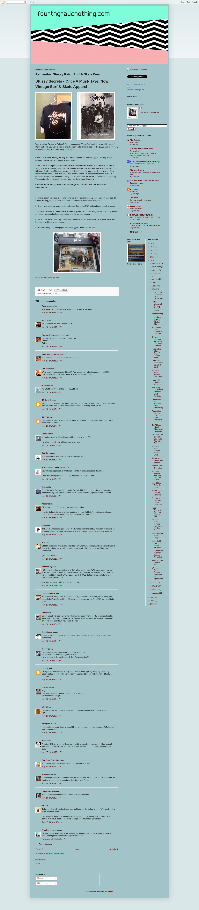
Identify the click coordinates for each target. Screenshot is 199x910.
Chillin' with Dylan (136, 208)
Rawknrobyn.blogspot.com (53, 335)
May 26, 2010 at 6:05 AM (51, 445)
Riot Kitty (46, 369)
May (154, 289)
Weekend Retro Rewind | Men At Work (156, 450)
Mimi (44, 487)
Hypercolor (134, 142)
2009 (152, 597)
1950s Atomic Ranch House (53, 468)
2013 (152, 250)
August (155, 279)
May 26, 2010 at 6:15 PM (51, 641)
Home (77, 849)
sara (44, 526)
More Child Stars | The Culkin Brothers (157, 544)
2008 (152, 601)
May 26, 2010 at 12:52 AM (52, 378)
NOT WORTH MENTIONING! (141, 215)
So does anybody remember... (141, 200)
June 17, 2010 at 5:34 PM (52, 822)
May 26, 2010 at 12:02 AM (52, 313)
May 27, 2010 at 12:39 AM (52, 752)
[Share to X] (60, 290)
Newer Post (40, 849)
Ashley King (47, 567)
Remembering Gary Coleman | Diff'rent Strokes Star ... (157, 319)
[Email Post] (50, 290)
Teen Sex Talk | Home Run (157, 562)
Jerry (44, 417)
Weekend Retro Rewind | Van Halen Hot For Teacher (157, 525)
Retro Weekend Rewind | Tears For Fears (157, 306)
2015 (152, 247)
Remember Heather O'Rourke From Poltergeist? (157, 416)
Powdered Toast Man (50, 760)
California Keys (48, 791)
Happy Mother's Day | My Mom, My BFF (156, 512)
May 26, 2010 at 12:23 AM (52, 346)
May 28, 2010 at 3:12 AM (51, 784)
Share (37, 863)
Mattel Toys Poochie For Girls (156, 493)
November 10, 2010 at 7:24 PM (54, 839)
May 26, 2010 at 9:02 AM (51, 496)
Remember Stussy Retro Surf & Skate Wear (157, 353)
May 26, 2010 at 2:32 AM (51, 409)
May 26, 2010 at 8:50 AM (51, 479)
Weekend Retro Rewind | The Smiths (157, 373)
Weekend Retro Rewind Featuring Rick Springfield (157, 573)
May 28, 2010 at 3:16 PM (51, 798)
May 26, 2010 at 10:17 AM (52, 559)
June (154, 286)
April (154, 583)
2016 (152, 243)
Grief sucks (134, 191)
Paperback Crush (136, 183)
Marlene (45, 386)
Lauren (45, 668)
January (155, 593)
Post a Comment (45, 844)
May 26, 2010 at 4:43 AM (51, 426)
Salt (43, 543)
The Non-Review (137, 170)
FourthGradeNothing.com (136, 84)
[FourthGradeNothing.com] (128, 87)
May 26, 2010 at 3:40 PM (51, 624)
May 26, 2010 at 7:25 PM (51, 680)
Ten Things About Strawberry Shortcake (157, 428)
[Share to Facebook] (63, 290)
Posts (41, 879)
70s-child (134, 198)
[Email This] (55, 290)
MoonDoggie (47, 632)
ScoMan (45, 434)
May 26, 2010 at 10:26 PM (52, 733)
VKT (43, 707)
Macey (44, 649)
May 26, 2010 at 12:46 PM (52, 605)
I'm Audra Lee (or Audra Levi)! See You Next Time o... (157, 439)
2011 (152, 257)
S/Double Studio (42, 171)
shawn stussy (47, 293)
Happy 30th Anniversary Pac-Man (157, 382)
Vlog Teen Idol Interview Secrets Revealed (157, 554)
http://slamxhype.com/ (51, 277)
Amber (45, 504)
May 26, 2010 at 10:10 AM (52, 535)
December (156, 263)
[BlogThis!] (58, 290)
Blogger (110, 891)
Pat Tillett (46, 688)
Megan (44, 741)
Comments (43, 883)
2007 (152, 604)
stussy (55, 293)
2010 (152, 260)
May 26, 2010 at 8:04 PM (51, 699)
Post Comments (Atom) (55, 853)
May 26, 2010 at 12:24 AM (52, 361)
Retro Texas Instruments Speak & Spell (157, 364)
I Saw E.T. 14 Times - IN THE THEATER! (157, 295)
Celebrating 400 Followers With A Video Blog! (157, 403)
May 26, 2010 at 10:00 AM (52, 518)
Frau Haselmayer (49, 830)
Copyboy (45, 453)
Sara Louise (47, 775)
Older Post (113, 849)
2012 (152, 254)
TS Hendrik (46, 400)
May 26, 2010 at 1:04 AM (51, 392)
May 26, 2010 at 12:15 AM (52, 327)
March (155, 586)
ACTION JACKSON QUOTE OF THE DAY (145, 217)
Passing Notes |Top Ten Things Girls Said (157, 501)
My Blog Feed (135, 232)
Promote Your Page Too (135, 90)
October (155, 270)
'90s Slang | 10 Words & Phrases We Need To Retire (157, 392)
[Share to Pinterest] (66, 290)
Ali (43, 806)
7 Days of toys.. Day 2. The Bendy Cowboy (145, 225)
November (156, 267)
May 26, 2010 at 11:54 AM (52, 586)
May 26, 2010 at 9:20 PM (51, 716)
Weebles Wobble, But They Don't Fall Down (157, 475)
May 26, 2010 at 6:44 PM (51, 660)
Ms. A (44, 321)
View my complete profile (149, 112)
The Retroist (135, 140)
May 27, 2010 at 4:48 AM (51, 767)
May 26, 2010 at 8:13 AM (51, 460)
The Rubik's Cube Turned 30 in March (157, 331)
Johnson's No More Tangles (157, 536)
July (154, 283)
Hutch (44, 613)
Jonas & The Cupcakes (157, 467)
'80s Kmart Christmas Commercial (142, 164)
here (93, 227)
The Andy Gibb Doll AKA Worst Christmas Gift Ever (157, 341)
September (156, 274)
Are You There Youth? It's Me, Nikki (144, 181)
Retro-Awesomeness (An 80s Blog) (145, 162)
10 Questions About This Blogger (157, 460)
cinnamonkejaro (48, 593)
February (156, 590)
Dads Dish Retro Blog (139, 223)
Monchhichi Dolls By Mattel (156, 485)
